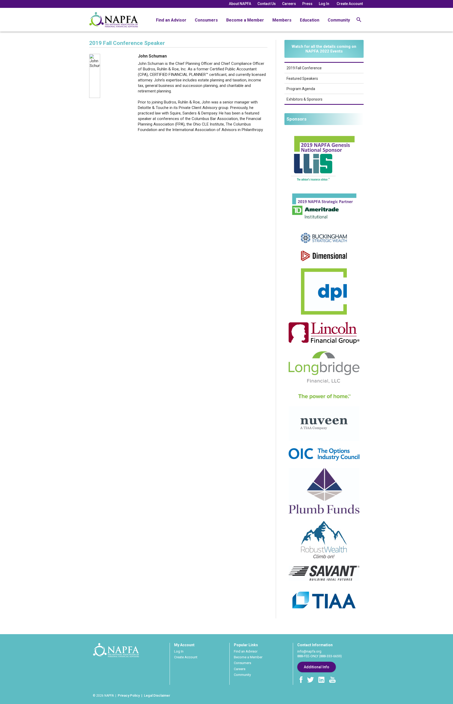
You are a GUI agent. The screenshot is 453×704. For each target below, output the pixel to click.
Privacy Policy (129, 695)
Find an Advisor (171, 20)
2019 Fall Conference (304, 68)
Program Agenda (301, 89)
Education (309, 20)
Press (307, 4)
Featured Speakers (302, 78)
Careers (289, 4)
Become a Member (245, 20)
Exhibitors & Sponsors (304, 99)
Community (339, 20)
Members (282, 20)
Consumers (206, 20)
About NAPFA (240, 4)
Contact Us (266, 4)
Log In (324, 4)
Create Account (350, 4)
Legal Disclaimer (157, 695)
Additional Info (316, 667)
